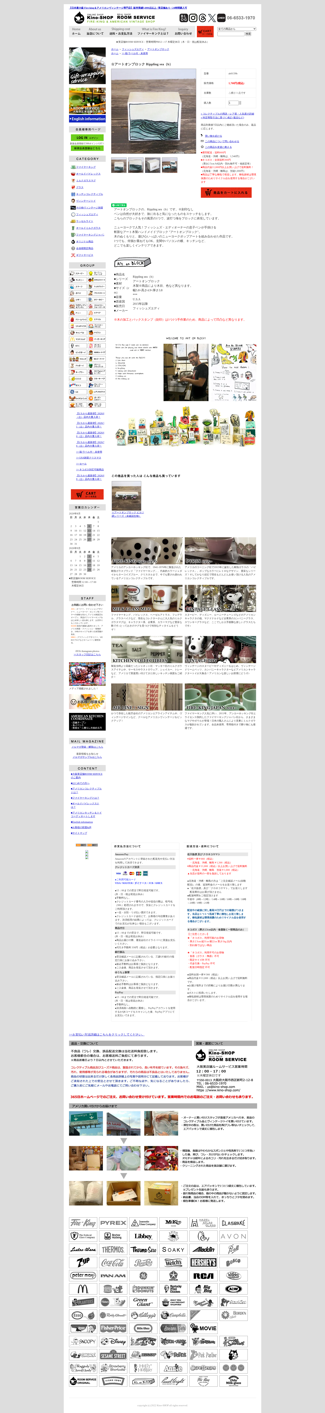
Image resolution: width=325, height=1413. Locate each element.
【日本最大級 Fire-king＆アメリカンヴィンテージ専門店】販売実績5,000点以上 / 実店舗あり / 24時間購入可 (128, 7)
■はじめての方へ (80, 783)
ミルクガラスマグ (86, 180)
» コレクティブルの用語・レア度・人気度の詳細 (227, 113)
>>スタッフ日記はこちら (87, 654)
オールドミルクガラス (88, 228)
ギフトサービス (84, 255)
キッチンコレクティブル (89, 194)
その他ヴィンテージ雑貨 (89, 207)
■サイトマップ (79, 833)
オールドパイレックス (88, 173)
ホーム (114, 49)
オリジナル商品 (84, 241)
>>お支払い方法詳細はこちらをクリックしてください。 (107, 1034)
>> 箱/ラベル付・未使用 (89, 451)
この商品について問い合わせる (222, 141)
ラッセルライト (84, 221)
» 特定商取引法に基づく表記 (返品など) (222, 117)
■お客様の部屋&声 (81, 827)
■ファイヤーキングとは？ (85, 797)
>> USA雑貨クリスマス (88, 457)
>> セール (81, 463)
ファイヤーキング (86, 167)
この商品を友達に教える (218, 147)
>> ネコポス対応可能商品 (90, 469)
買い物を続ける (213, 136)
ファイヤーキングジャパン (91, 234)
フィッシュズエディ (87, 214)
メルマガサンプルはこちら (87, 757)
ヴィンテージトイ (86, 200)
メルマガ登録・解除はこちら (87, 746)
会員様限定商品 (84, 248)
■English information (82, 822)
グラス (80, 187)
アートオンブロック (158, 49)
